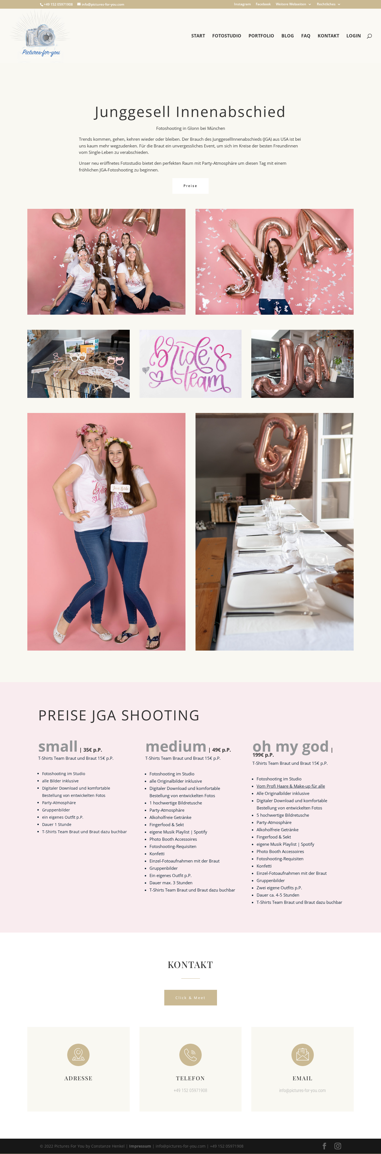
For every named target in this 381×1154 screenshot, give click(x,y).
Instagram (242, 4)
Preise (190, 186)
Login (353, 36)
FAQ (305, 36)
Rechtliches (326, 4)
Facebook (263, 4)
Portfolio (261, 36)
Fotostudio (226, 36)
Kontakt (328, 36)
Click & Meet (190, 997)
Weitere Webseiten (291, 4)
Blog (287, 36)
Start (198, 36)
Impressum (140, 1146)
